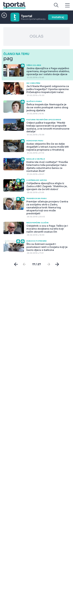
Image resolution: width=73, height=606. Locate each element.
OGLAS (36, 36)
